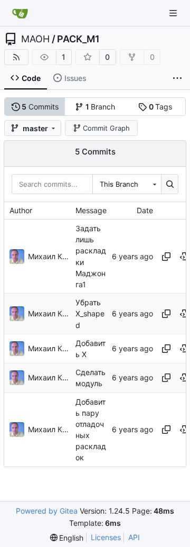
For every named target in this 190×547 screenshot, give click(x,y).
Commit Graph (106, 128)
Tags (161, 106)
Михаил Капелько (49, 256)
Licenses (106, 537)
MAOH (35, 39)
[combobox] (126, 184)
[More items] (177, 78)
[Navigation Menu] (174, 13)
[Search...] (169, 184)
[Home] (20, 13)
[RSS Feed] (16, 57)
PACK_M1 (78, 39)
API (134, 537)
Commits (40, 106)
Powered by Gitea (47, 510)
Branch (101, 106)
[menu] (67, 537)
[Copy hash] (166, 257)
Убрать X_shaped (89, 313)
